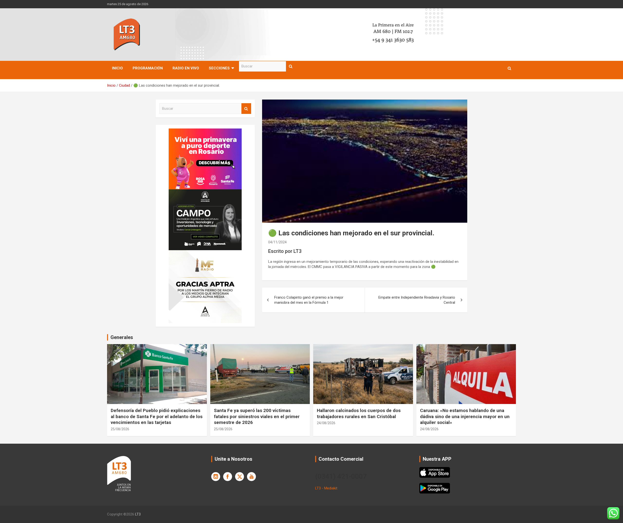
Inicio (117, 68)
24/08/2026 (326, 423)
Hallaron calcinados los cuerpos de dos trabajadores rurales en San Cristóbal (359, 413)
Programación (148, 68)
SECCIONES (219, 68)
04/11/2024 (277, 242)
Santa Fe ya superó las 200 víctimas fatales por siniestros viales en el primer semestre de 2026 (257, 416)
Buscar (291, 66)
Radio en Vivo (186, 68)
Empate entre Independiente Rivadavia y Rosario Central (416, 300)
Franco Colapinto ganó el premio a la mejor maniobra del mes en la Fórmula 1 (308, 300)
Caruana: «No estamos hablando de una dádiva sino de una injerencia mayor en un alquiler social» (465, 416)
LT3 (138, 514)
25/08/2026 (120, 429)
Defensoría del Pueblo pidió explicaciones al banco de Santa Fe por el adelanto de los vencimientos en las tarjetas (156, 416)
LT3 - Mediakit (326, 488)
